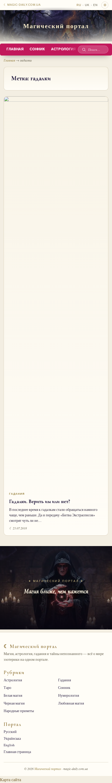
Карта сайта (10, 779)
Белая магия (13, 695)
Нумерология (68, 695)
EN (95, 5)
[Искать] (84, 49)
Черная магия (14, 703)
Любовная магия (71, 703)
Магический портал (56, 25)
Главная (15, 49)
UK (87, 5)
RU (79, 5)
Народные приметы (19, 710)
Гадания (17, 493)
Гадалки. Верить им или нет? (39, 501)
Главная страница (17, 751)
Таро (7, 687)
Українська (12, 738)
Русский (10, 731)
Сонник (37, 49)
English (9, 745)
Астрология (13, 680)
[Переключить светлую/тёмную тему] (104, 5)
